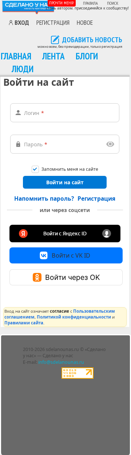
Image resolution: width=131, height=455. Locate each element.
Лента (53, 56)
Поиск (112, 3)
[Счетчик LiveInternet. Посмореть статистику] (77, 377)
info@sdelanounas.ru (61, 362)
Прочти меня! (61, 2)
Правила (90, 3)
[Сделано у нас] (28, 7)
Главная (16, 56)
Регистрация (53, 22)
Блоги (87, 56)
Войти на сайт (65, 182)
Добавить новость (92, 40)
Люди (22, 69)
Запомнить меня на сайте (69, 169)
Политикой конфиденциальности (74, 317)
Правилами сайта (23, 322)
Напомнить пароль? (44, 198)
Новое (85, 22)
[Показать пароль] (110, 144)
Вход (22, 22)
